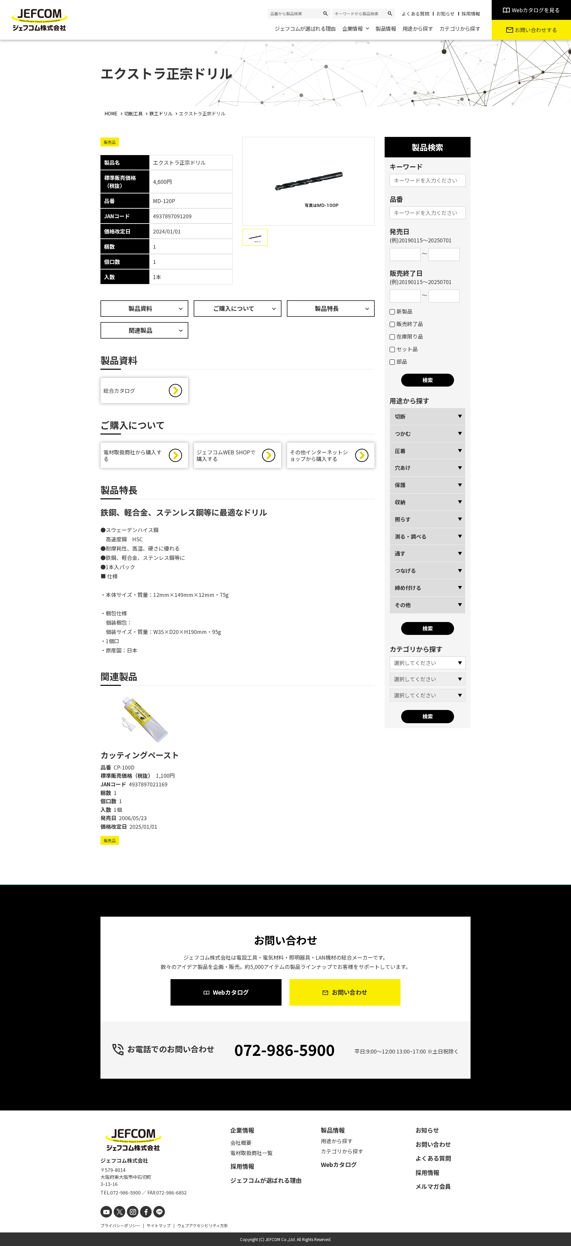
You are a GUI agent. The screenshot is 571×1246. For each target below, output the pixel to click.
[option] (144, 769)
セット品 (407, 349)
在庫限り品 (410, 336)
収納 (400, 502)
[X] (119, 1212)
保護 (400, 485)
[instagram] (132, 1212)
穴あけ (403, 468)
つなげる (405, 570)
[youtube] (106, 1212)
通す (400, 553)
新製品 (404, 311)
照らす (403, 519)
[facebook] (146, 1212)
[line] (159, 1212)
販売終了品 (410, 323)
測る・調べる (411, 536)
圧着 (400, 451)
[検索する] (325, 14)
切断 (400, 416)
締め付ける (408, 588)
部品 (402, 361)
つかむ (403, 433)
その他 (403, 605)
